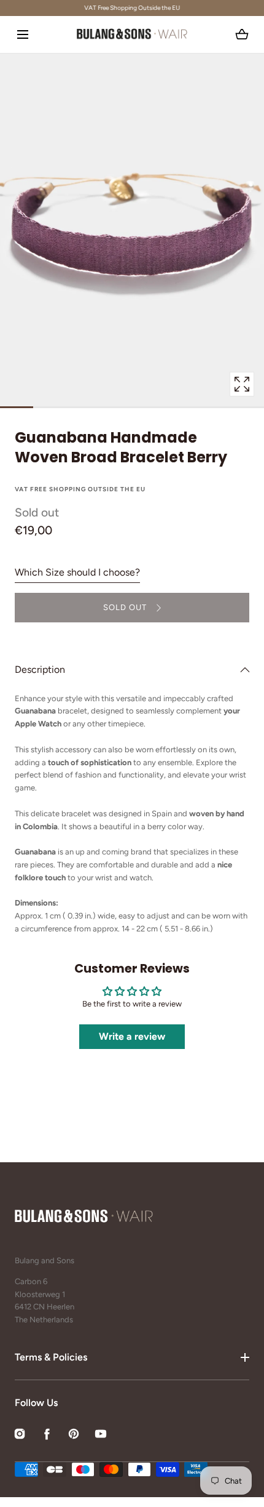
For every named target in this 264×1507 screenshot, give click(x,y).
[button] (22, 34)
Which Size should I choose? (77, 572)
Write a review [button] (132, 1036)
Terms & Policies (51, 1357)
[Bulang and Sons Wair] (132, 34)
